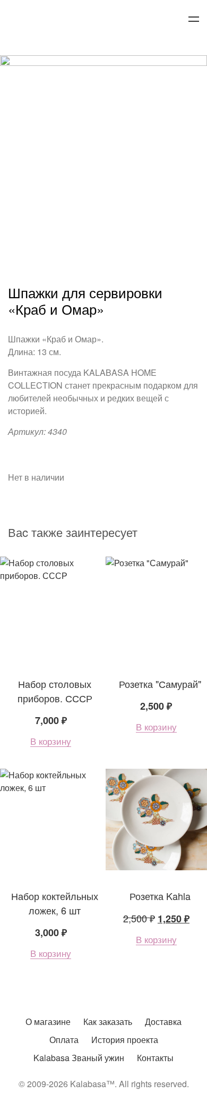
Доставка (163, 1021)
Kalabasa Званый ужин (78, 1058)
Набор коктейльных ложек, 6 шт (54, 903)
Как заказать (107, 1021)
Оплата (64, 1039)
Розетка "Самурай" (160, 684)
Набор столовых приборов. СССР (55, 691)
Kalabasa (103, 20)
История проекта (124, 1039)
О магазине (48, 1021)
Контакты (155, 1058)
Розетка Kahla (160, 896)
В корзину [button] (50, 741)
